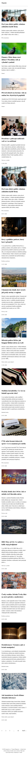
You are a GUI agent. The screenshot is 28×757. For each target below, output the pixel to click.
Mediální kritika (5, 412)
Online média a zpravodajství (8, 362)
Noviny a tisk (4, 311)
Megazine (4, 3)
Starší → (24, 730)
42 (18, 730)
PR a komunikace (5, 37)
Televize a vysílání (5, 160)
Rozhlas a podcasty (6, 261)
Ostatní (3, 73)
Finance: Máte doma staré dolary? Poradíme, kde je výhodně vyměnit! (11, 59)
